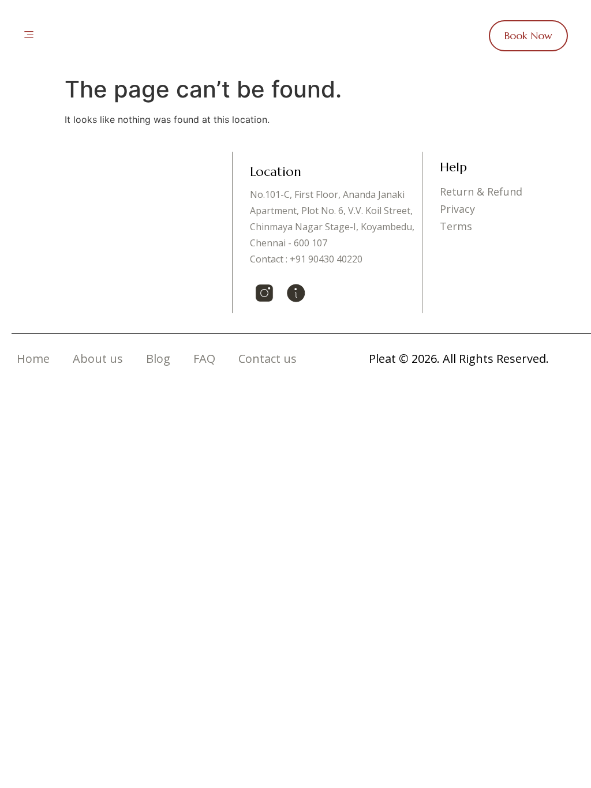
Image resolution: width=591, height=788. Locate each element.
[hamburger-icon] (29, 35)
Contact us (267, 358)
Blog (158, 358)
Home (33, 358)
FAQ (204, 358)
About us (98, 358)
